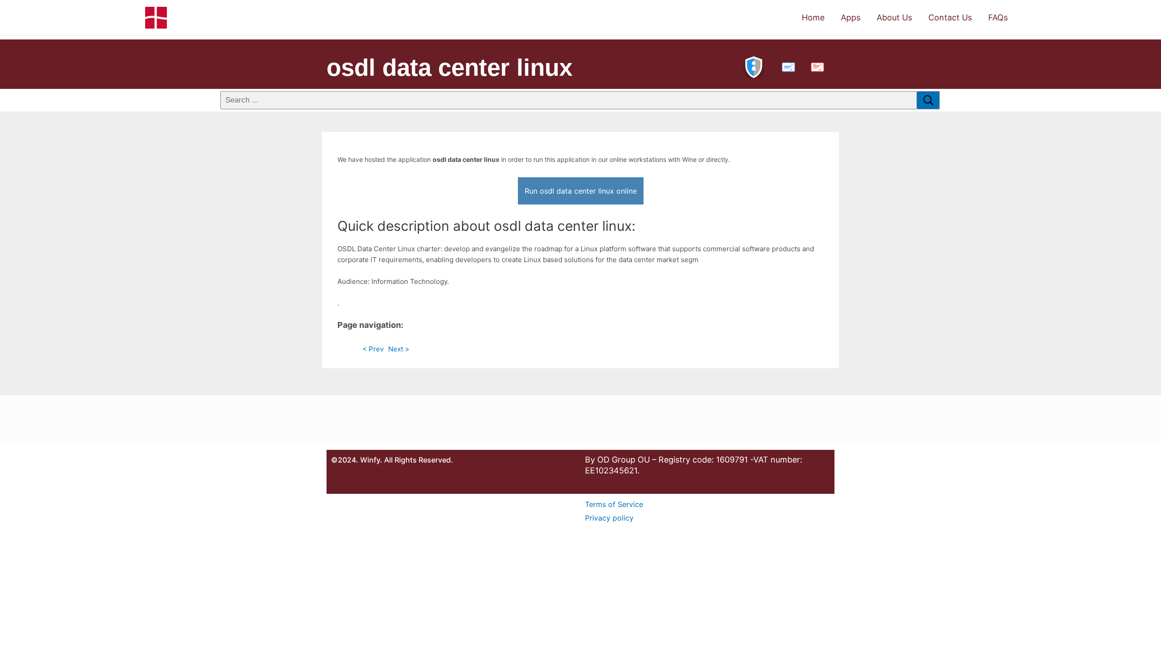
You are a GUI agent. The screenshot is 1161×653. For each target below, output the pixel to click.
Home (813, 17)
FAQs (998, 17)
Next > (399, 349)
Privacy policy (609, 517)
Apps (850, 17)
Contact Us (950, 17)
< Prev (373, 349)
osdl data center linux (449, 67)
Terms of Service (614, 504)
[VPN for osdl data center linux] (753, 66)
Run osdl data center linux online (581, 190)
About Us (894, 17)
